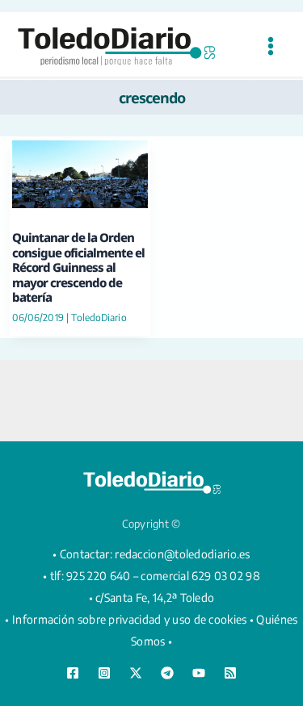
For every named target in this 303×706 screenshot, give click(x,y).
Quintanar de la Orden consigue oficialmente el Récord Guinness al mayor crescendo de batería (78, 267)
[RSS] (230, 672)
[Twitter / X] (135, 672)
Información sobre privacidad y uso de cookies (129, 619)
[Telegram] (167, 672)
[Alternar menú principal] (270, 46)
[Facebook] (72, 672)
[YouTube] (198, 672)
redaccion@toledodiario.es (182, 554)
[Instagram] (104, 672)
